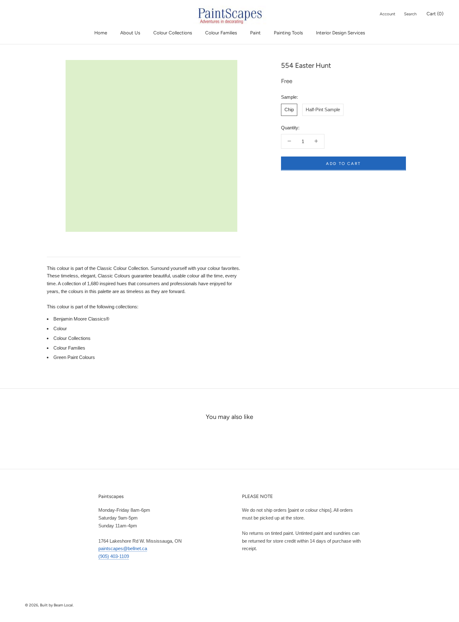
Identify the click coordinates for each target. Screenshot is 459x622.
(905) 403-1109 (113, 556)
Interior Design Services (340, 33)
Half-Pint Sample (323, 109)
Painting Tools (288, 33)
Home (100, 33)
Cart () (435, 14)
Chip (289, 109)
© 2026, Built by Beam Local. (49, 605)
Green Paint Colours (74, 357)
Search (410, 14)
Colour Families (221, 33)
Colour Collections (172, 33)
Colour (60, 328)
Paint (255, 33)
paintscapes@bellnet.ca (122, 548)
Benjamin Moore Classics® (81, 318)
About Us (130, 33)
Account (387, 14)
